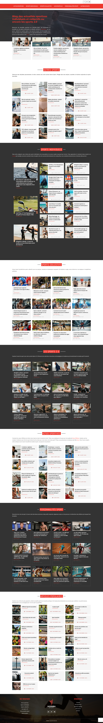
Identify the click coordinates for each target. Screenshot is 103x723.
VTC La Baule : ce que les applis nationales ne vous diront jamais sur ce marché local (29, 131)
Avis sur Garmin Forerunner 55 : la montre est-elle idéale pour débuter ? (61, 396)
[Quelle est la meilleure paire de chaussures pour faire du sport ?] (16, 493)
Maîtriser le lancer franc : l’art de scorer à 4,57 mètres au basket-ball (41, 580)
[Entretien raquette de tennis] (43, 629)
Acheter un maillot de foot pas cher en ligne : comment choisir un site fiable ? (21, 396)
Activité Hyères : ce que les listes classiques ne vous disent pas (82, 117)
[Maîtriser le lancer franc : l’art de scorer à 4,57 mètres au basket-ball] (41, 571)
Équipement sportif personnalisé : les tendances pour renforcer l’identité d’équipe (21, 334)
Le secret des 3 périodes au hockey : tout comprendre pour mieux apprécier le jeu (81, 334)
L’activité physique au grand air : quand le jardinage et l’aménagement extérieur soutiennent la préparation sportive (55, 477)
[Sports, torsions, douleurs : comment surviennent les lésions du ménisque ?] (43, 493)
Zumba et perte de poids (55, 637)
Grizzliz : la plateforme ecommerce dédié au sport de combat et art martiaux (81, 396)
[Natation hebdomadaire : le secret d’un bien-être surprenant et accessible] (81, 571)
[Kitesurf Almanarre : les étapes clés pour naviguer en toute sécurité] (44, 195)
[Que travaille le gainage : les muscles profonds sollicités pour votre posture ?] (69, 232)
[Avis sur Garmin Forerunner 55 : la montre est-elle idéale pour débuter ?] (61, 387)
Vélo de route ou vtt (82, 659)
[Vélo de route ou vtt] (69, 663)
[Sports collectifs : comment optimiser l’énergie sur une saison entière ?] (41, 304)
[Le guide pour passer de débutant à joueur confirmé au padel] (81, 304)
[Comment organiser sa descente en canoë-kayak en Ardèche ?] (69, 207)
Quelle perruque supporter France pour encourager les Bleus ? (21, 289)
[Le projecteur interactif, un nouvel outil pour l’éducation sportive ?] (69, 479)
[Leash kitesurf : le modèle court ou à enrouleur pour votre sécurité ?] (44, 207)
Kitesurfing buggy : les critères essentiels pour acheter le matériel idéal (54, 218)
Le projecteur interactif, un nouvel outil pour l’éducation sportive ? (81, 475)
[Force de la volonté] (16, 676)
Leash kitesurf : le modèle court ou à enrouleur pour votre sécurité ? (55, 205)
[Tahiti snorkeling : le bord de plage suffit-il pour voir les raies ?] (69, 195)
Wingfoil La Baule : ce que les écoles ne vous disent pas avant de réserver (25, 243)
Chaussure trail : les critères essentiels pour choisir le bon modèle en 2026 (81, 218)
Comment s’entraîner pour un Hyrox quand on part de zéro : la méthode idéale (81, 374)
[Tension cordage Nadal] (16, 651)
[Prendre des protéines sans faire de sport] (69, 629)
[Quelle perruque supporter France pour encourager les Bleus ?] (21, 281)
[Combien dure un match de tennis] (43, 651)
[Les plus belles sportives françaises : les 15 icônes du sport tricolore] (81, 526)
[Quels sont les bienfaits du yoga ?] (69, 640)
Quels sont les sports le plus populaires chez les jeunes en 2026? (81, 448)
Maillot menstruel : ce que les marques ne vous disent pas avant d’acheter (61, 374)
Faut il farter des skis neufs (29, 617)
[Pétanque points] (69, 620)
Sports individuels (32, 6)
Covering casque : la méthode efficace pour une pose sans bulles (41, 396)
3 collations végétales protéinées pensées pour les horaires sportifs (21, 50)
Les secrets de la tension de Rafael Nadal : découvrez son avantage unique (61, 557)
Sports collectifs (46, 6)
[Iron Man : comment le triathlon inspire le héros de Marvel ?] (81, 548)
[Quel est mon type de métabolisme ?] (43, 676)
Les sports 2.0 (58, 6)
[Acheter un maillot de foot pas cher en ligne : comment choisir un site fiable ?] (21, 387)
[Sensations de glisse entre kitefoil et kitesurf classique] (43, 465)
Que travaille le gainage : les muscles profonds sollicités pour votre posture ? (80, 230)
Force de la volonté (29, 673)
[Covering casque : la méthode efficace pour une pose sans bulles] (41, 387)
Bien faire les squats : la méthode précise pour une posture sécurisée (55, 230)
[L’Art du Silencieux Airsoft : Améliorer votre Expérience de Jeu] (41, 366)
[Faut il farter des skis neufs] (16, 620)
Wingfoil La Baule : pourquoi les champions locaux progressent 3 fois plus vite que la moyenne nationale (21, 375)
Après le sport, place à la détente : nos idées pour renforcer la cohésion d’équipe (41, 334)
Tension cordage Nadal (29, 648)
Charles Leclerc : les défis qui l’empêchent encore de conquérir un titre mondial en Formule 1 (61, 535)
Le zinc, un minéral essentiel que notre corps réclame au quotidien (81, 463)
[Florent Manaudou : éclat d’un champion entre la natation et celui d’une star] (21, 571)
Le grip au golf (55, 606)
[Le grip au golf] (43, 609)
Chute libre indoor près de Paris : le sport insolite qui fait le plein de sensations (82, 131)
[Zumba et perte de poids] (43, 640)
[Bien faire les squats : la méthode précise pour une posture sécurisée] (44, 232)
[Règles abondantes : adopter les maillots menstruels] (43, 105)
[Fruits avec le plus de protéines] (16, 640)
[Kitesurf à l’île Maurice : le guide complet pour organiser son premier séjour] (16, 479)
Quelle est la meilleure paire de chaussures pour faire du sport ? (29, 491)
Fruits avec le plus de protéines (29, 637)
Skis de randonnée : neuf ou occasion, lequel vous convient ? (29, 101)
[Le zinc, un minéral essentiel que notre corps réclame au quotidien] (69, 465)
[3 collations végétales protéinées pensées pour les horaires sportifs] (21, 41)
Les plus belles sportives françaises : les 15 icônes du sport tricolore (81, 534)
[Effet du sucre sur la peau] (16, 686)
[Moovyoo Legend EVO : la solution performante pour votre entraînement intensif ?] (41, 408)
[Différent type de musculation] (16, 609)
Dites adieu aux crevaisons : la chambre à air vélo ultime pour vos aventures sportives (61, 580)
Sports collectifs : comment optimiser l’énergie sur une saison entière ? (40, 312)
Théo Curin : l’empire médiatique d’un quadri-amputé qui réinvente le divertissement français (20, 535)
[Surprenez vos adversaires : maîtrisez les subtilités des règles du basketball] (61, 325)
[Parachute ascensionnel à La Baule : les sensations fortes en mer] (69, 181)
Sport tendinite (55, 617)
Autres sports (85, 6)
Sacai (78, 440)
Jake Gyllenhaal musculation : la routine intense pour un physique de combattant (41, 534)
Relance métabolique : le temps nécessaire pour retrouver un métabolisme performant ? (61, 416)
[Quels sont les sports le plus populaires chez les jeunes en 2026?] (69, 451)
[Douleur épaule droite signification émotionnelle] (16, 663)
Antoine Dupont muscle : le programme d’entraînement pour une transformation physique (21, 312)
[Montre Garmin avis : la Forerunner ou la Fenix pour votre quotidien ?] (81, 408)
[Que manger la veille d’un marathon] (69, 609)
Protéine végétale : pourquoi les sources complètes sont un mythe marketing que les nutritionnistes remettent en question (61, 52)
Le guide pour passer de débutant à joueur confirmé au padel (81, 312)
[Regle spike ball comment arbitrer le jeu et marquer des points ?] (81, 282)
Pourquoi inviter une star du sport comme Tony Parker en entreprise (41, 558)
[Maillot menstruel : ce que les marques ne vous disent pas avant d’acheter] (61, 366)
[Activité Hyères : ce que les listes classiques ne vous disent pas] (69, 119)
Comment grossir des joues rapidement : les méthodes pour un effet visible (21, 556)
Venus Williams (75, 438)
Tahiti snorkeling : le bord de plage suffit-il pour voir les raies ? (81, 193)
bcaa (28, 34)
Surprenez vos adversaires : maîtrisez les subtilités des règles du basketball (61, 334)
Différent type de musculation (29, 606)
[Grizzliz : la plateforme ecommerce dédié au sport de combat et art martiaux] (81, 387)
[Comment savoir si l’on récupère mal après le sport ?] (43, 133)
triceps (13, 156)
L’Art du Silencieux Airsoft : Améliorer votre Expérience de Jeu (41, 374)
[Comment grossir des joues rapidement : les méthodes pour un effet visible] (21, 548)
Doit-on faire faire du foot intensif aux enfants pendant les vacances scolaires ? (61, 289)
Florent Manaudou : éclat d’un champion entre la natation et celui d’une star (21, 580)
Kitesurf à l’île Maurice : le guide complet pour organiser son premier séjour (29, 475)
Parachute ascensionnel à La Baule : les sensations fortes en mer (81, 179)
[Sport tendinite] (43, 620)
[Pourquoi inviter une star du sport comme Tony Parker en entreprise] (41, 549)
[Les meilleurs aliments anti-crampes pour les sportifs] (16, 465)
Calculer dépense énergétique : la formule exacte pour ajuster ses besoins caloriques (20, 416)
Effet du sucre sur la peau (29, 684)
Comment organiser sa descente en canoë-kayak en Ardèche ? (81, 205)
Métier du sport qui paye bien (82, 648)
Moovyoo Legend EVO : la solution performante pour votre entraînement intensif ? (41, 416)
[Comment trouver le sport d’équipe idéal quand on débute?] (61, 304)
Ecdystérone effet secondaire (82, 673)
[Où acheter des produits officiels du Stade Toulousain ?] (69, 493)
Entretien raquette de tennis (56, 626)
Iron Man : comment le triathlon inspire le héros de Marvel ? (81, 557)
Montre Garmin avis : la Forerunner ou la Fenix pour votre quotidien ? (81, 416)
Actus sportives (18, 6)
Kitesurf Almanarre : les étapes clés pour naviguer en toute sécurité (55, 193)
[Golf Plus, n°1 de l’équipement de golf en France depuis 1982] (26, 205)
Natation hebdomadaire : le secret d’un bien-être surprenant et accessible (81, 580)
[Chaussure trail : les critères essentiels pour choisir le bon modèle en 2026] (69, 220)
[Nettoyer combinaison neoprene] (16, 629)
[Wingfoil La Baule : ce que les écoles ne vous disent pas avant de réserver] (26, 233)
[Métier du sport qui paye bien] (69, 651)
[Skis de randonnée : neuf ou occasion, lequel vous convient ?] (16, 105)
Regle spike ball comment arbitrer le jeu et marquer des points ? (80, 290)
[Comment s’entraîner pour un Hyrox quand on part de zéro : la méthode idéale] (81, 366)
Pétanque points (82, 617)
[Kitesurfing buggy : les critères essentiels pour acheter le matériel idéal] (44, 220)
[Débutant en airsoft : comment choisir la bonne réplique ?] (41, 283)
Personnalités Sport (71, 6)
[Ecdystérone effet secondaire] (69, 676)
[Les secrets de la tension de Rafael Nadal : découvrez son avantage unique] (61, 548)
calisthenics (43, 29)
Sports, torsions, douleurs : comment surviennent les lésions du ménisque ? (54, 491)
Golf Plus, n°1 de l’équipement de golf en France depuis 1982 (25, 214)
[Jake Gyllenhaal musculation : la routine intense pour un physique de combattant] (41, 526)
